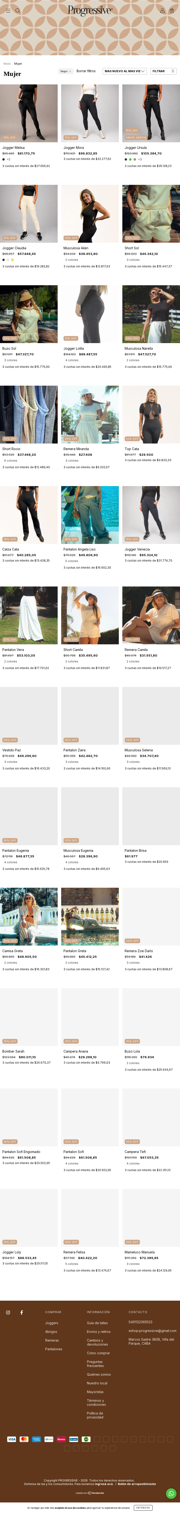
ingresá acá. (104, 1484)
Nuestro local (97, 1383)
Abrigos (51, 1332)
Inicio (7, 63)
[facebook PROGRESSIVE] (21, 1312)
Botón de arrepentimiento (137, 1484)
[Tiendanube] (90, 1493)
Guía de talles (97, 1323)
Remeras (52, 1340)
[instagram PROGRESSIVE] (9, 1312)
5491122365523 (140, 1322)
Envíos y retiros (99, 1332)
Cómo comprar (98, 1353)
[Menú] (8, 11)
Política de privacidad (95, 1415)
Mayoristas (95, 1392)
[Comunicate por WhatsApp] (171, 1493)
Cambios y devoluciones (97, 1342)
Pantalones (53, 1349)
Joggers (51, 1323)
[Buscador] (17, 11)
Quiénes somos (99, 1374)
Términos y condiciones (96, 1402)
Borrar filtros (86, 71)
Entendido (143, 1508)
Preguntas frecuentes (95, 1364)
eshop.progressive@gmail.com (152, 1331)
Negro (64, 71)
